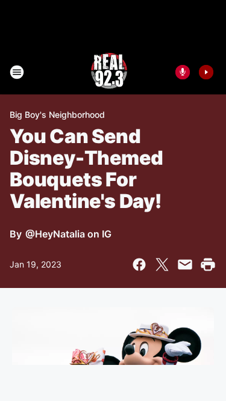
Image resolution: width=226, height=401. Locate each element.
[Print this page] (207, 264)
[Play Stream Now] (206, 72)
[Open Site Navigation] (17, 72)
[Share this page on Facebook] (139, 264)
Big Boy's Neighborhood (57, 114)
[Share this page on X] (162, 264)
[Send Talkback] (182, 72)
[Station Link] (109, 72)
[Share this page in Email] (185, 264)
